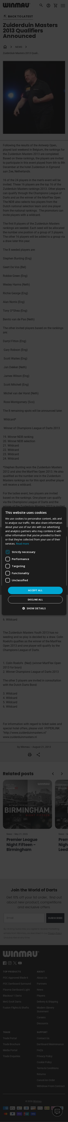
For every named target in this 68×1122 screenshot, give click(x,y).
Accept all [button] (35, 590)
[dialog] (34, 561)
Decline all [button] (35, 599)
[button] (34, 608)
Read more (22, 543)
